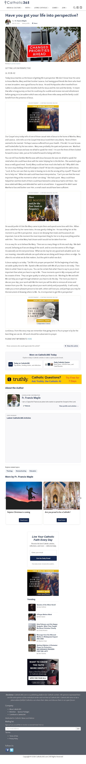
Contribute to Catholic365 (17, 714)
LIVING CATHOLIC (41, 8)
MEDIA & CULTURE (14, 8)
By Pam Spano (41, 617)
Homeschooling (21, 471)
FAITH (27, 8)
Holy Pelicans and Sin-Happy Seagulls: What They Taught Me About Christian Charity (47, 626)
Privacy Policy (13, 739)
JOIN (64, 8)
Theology (10, 471)
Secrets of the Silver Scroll (46, 605)
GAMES (55, 8)
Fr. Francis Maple (21, 21)
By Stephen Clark (42, 641)
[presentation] (5, 498)
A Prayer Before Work (44, 614)
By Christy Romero (42, 630)
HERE (29, 339)
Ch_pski (12, 63)
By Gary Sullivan (41, 607)
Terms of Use (13, 736)
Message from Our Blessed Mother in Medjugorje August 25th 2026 (47, 637)
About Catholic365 (15, 709)
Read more (24, 520)
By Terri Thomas (41, 653)
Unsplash (18, 63)
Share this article (72, 346)
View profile (25, 23)
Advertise (12, 712)
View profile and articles (69, 406)
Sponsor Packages (23, 712)
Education (33, 471)
